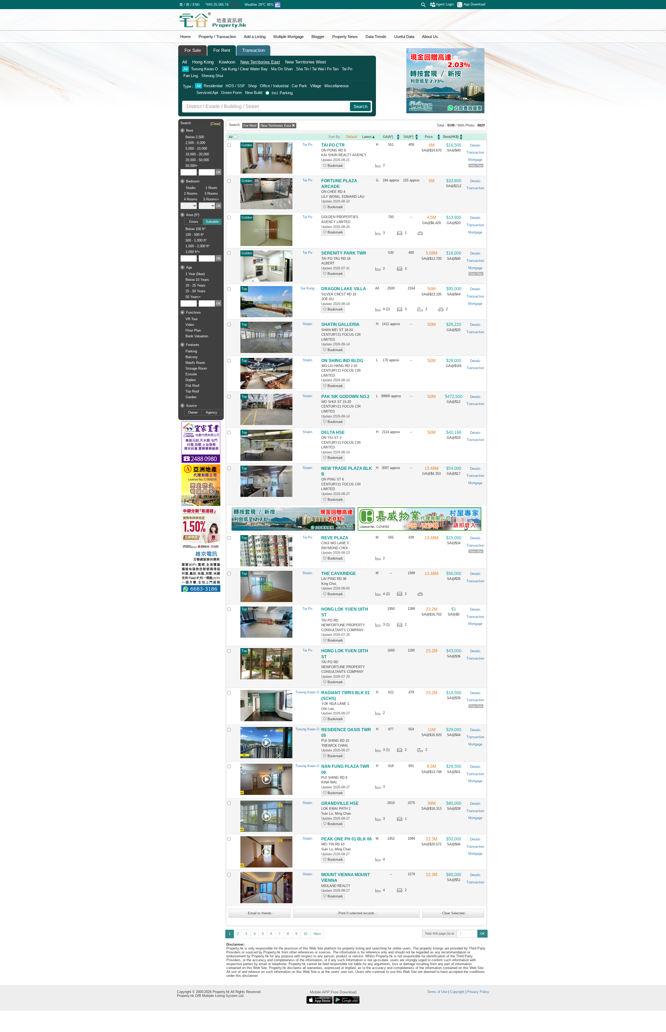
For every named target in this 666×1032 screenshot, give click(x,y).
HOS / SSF (235, 86)
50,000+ (191, 166)
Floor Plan (193, 330)
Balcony (191, 357)
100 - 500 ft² (194, 235)
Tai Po (347, 69)
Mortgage (475, 160)
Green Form (231, 92)
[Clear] (215, 124)
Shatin (307, 324)
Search (360, 106)
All (184, 62)
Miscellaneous (336, 86)
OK (482, 933)
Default (351, 137)
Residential (213, 86)
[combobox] (266, 106)
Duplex (190, 380)
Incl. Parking (282, 93)
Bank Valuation (196, 336)
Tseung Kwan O (204, 69)
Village (315, 86)
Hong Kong (203, 62)
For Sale (192, 50)
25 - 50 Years (195, 291)
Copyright (457, 992)
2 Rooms (190, 193)
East (260, 62)
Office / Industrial (274, 86)
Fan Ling (190, 75)
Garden (190, 397)
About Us (430, 36)
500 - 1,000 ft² (196, 240)
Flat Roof (192, 386)
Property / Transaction (217, 36)
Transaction (253, 50)
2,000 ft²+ (192, 252)
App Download (474, 4)
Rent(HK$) (451, 137)
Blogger (317, 36)
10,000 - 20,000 (197, 154)
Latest (367, 137)
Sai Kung (307, 288)
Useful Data (404, 36)
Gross (193, 222)
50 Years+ (193, 297)
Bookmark (334, 166)
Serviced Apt (207, 92)
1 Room (211, 188)
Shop (252, 86)
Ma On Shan (282, 69)
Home (185, 36)
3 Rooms (211, 193)
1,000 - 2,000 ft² (197, 246)
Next (317, 934)
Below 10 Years (197, 280)
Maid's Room (195, 363)
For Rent (221, 50)
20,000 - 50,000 (197, 160)
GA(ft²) (388, 137)
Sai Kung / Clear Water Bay (244, 69)
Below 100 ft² (195, 229)
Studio (190, 188)
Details (475, 145)
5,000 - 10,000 (196, 148)
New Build (253, 92)
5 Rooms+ (211, 199)
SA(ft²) (408, 137)
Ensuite (191, 374)
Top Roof (192, 391)
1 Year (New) (195, 274)
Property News (345, 36)
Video (189, 325)
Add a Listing (255, 36)
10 (305, 934)
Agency (211, 412)
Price (429, 137)
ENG (196, 5)
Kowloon (227, 62)
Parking (191, 351)
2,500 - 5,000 (195, 143)
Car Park (299, 86)
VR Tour (191, 319)
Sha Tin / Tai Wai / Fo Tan (317, 69)
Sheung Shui (212, 75)
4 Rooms (190, 199)
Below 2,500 (194, 137)
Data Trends (376, 36)
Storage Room (196, 368)
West (305, 62)
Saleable (212, 222)
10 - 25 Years (195, 285)
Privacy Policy (478, 992)
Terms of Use (437, 992)
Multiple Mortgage (288, 36)
